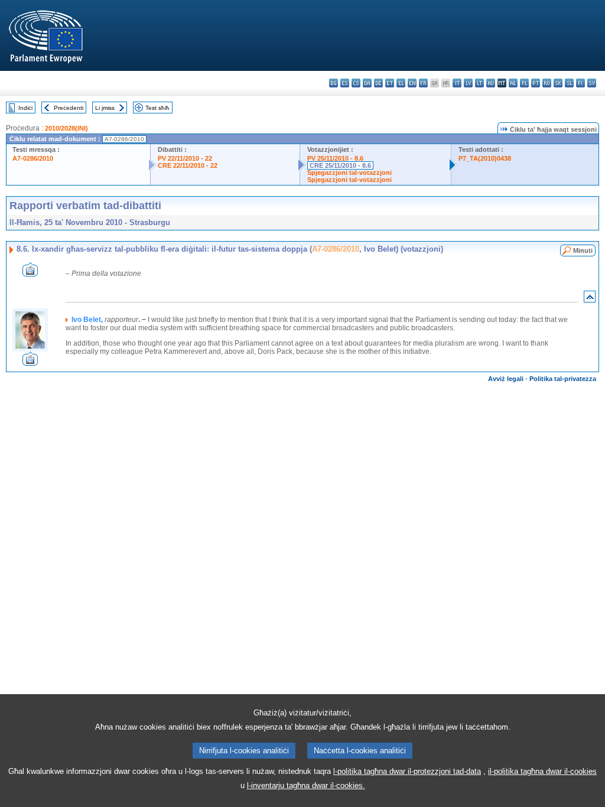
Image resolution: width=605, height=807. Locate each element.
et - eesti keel (389, 83)
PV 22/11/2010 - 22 (185, 158)
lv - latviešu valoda (468, 83)
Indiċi (25, 108)
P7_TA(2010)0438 (484, 158)
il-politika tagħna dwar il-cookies (542, 771)
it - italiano (457, 83)
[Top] (589, 299)
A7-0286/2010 (32, 158)
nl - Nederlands (513, 83)
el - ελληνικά (400, 83)
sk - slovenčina (558, 83)
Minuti (583, 250)
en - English (412, 83)
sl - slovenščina (569, 83)
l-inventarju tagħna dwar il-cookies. (306, 785)
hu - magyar (490, 83)
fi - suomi (580, 83)
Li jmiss (105, 108)
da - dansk (367, 83)
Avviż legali (505, 378)
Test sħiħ (157, 108)
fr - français (423, 83)
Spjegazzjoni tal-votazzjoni (349, 172)
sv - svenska (591, 83)
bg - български (333, 83)
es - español (344, 83)
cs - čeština (356, 83)
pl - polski (524, 83)
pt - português (535, 83)
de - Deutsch (378, 83)
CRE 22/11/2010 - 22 (187, 165)
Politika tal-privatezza (562, 378)
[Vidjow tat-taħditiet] (30, 273)
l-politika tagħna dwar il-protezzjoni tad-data (407, 771)
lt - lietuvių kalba (479, 83)
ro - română (546, 83)
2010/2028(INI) (66, 128)
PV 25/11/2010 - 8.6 (335, 158)
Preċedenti (68, 108)
